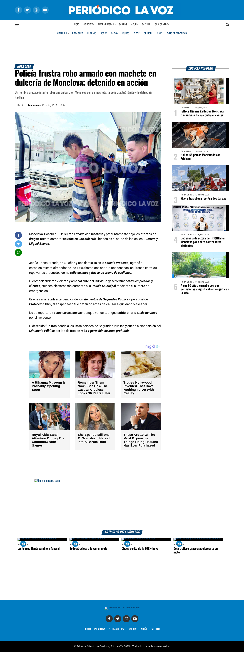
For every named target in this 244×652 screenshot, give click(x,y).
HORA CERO (77, 33)
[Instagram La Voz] (126, 618)
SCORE (104, 33)
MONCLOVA (99, 629)
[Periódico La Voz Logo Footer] (122, 606)
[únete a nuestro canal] (122, 504)
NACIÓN (114, 33)
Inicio (76, 24)
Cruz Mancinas (31, 105)
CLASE (137, 33)
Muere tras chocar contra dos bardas (203, 198)
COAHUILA (62, 33)
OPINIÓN (147, 33)
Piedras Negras (106, 24)
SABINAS (133, 629)
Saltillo (146, 24)
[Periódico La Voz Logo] (122, 16)
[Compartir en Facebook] (18, 235)
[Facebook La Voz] (109, 618)
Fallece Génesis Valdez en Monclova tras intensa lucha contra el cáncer (202, 113)
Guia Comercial (163, 24)
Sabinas (123, 24)
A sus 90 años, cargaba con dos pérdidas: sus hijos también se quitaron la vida (205, 289)
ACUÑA (144, 629)
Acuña (134, 24)
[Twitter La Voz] (117, 618)
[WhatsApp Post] (18, 252)
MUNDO (125, 33)
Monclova (88, 24)
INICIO (87, 629)
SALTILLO (155, 629)
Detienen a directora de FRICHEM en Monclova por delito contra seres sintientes (203, 242)
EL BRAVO (91, 33)
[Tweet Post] (18, 244)
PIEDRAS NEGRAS (117, 629)
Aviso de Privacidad (177, 33)
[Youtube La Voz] (134, 618)
